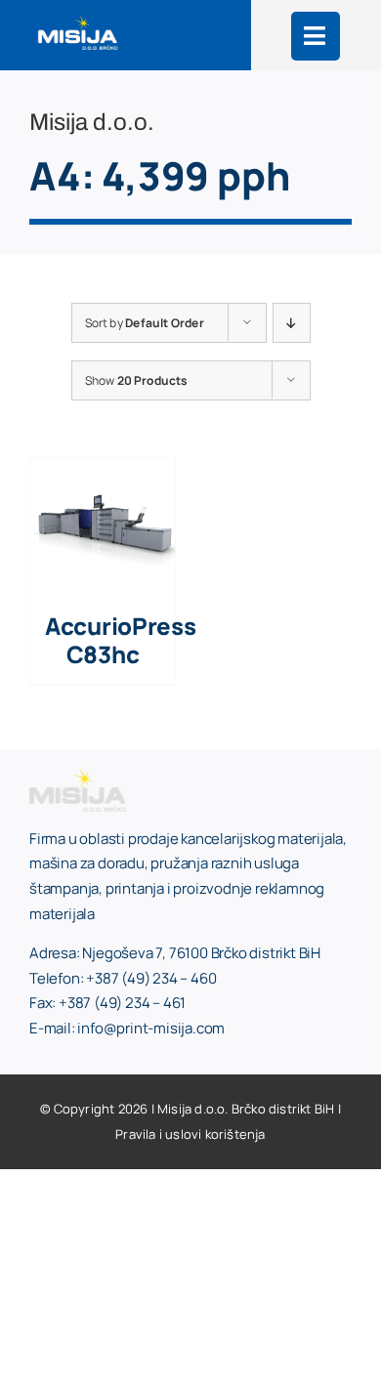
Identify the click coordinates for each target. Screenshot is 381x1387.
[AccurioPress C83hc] (102, 470)
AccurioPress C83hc (120, 639)
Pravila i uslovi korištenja (190, 1134)
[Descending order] (292, 323)
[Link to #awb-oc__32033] (315, 36)
